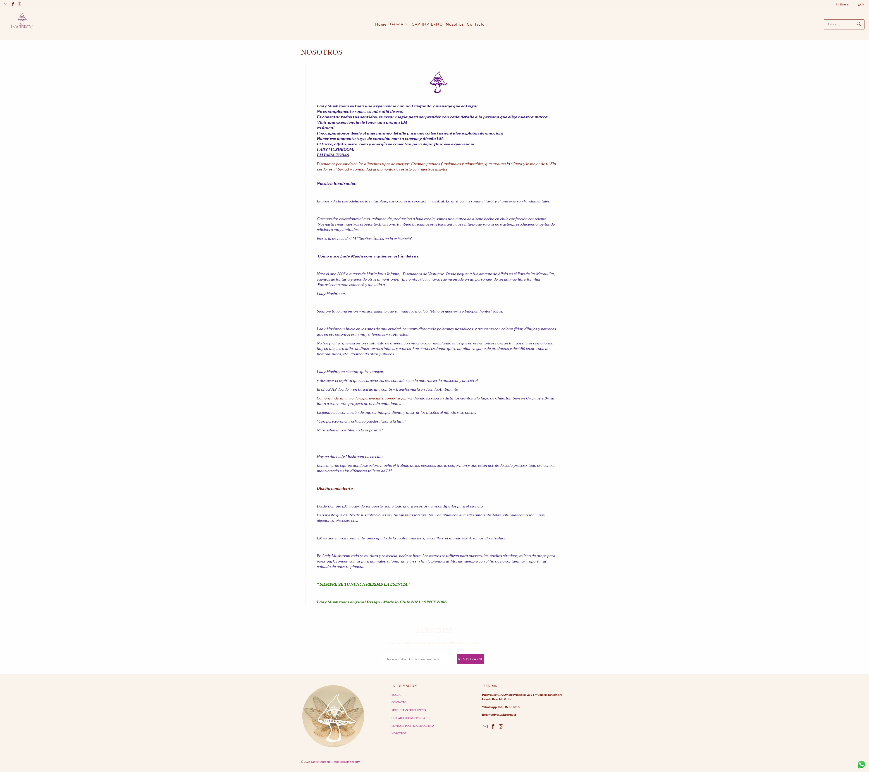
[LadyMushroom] (20, 24)
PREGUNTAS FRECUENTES (409, 710)
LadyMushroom (321, 762)
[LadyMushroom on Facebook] (12, 4)
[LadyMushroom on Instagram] (19, 4)
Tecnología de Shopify (346, 762)
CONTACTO (399, 702)
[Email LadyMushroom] (5, 4)
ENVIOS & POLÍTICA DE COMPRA (413, 726)
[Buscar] (858, 24)
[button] (399, 24)
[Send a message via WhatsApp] (861, 764)
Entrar (845, 4)
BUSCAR (397, 695)
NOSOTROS (399, 733)
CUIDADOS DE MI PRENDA (408, 718)
